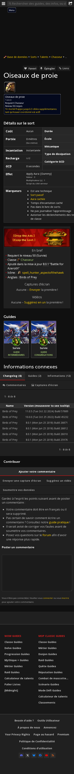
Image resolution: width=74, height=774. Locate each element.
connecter (48, 598)
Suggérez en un (35, 302)
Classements (46, 702)
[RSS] (53, 755)
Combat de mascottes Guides (54, 678)
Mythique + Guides (16, 660)
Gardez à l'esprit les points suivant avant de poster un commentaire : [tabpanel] (36, 550)
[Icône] (9, 87)
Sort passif (37, 195)
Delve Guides (12, 648)
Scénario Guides (48, 684)
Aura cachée (38, 199)
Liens (66, 68)
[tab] (12, 375)
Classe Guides (13, 642)
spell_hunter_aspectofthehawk (43, 273)
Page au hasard (44, 734)
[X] (27, 755)
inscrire (65, 598)
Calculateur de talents (19, 678)
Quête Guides (47, 666)
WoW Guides (12, 636)
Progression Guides (17, 654)
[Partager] (70, 3)
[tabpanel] (37, 423)
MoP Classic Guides (51, 636)
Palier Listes (12, 684)
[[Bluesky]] (34, 755)
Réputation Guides (50, 672)
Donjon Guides (47, 654)
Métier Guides (13, 666)
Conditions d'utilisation (37, 748)
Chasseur (56, 57)
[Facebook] (40, 755)
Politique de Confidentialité (37, 741)
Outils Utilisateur (48, 720)
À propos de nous (29, 727)
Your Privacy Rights (17, 734)
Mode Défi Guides (49, 690)
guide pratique (59, 522)
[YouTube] (46, 755)
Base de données (17, 57)
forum (47, 535)
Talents (44, 57)
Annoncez (50, 727)
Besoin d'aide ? (24, 720)
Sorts (34, 57)
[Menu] (3, 3)
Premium (63, 734)
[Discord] (21, 755)
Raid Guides (12, 672)
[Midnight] (11, 690)
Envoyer (34, 290)
